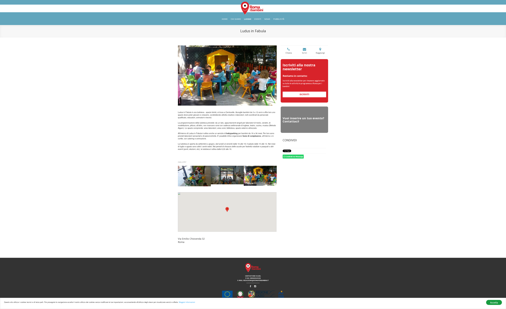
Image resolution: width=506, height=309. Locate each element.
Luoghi (247, 19)
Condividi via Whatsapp (294, 156)
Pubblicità (278, 19)
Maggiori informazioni (187, 302)
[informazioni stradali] (227, 212)
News (267, 19)
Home (225, 19)
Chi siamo (236, 19)
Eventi (257, 19)
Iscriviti (304, 94)
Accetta (494, 302)
